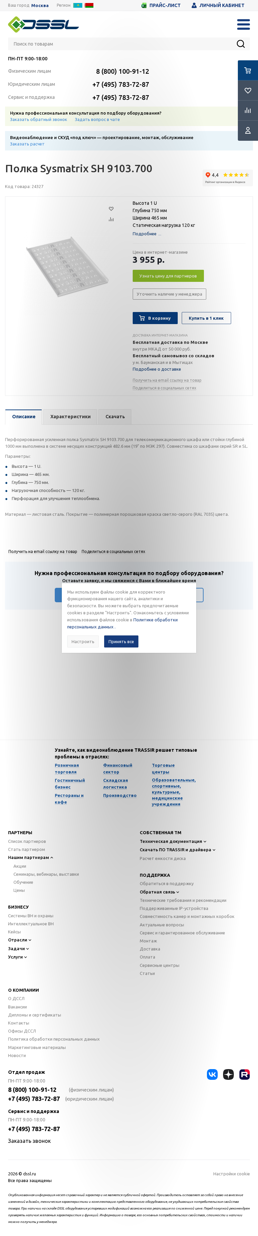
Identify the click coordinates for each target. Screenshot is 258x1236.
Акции (19, 866)
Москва (40, 5)
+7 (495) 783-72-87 (120, 84)
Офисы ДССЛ (22, 1031)
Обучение (23, 882)
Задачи (16, 948)
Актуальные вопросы (162, 924)
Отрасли (17, 939)
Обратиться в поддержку (167, 883)
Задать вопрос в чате (97, 119)
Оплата (147, 956)
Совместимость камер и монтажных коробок (187, 916)
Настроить (83, 641)
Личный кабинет (222, 5)
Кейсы (14, 931)
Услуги (15, 956)
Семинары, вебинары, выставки (46, 874)
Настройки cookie (231, 1173)
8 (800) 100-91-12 (122, 71)
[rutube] (244, 1074)
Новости (17, 1055)
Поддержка (155, 875)
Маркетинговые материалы (37, 1047)
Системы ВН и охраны (30, 915)
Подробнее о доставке (157, 369)
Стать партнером (26, 849)
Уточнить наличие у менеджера (169, 294)
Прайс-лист (165, 5)
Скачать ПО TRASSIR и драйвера (175, 849)
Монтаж (148, 940)
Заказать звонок (29, 1141)
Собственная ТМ (160, 832)
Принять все (121, 641)
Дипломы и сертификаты (34, 1014)
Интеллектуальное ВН (31, 923)
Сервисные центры (159, 965)
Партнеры (20, 832)
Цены (19, 890)
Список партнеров (27, 841)
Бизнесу (18, 907)
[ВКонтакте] (212, 1074)
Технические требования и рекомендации (183, 900)
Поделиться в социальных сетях (164, 388)
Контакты (18, 1023)
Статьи (147, 973)
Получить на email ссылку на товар (167, 380)
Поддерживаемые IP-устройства (174, 908)
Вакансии (17, 1006)
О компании (23, 990)
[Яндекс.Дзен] (228, 1074)
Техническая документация (171, 841)
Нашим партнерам (28, 857)
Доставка (150, 948)
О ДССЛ (16, 998)
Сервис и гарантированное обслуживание (182, 932)
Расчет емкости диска (163, 858)
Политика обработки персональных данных (54, 1039)
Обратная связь (157, 891)
